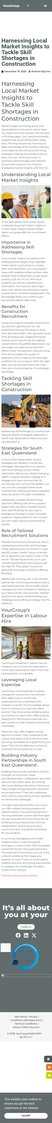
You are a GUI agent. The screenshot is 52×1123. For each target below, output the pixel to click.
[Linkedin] (26, 935)
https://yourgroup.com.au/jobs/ (19, 875)
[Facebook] (18, 935)
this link (43, 168)
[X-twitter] (34, 935)
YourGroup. (22, 1033)
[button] (45, 5)
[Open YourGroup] (28, 6)
